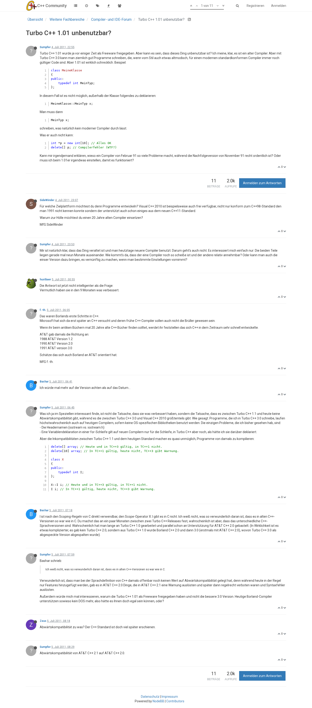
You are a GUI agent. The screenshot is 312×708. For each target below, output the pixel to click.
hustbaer (45, 279)
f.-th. (43, 310)
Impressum (169, 696)
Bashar (44, 381)
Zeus (43, 621)
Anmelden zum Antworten (262, 183)
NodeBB (158, 701)
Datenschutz (150, 696)
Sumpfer (45, 47)
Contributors (175, 701)
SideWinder (47, 200)
